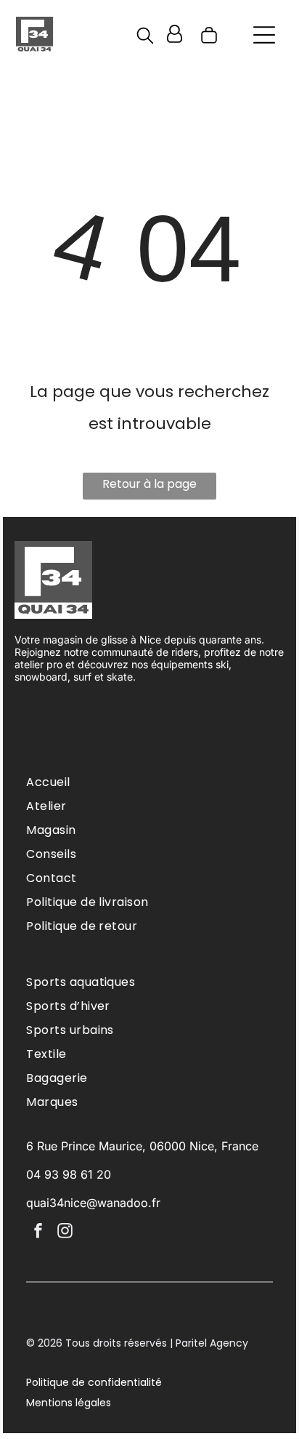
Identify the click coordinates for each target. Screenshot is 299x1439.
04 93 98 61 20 (68, 1174)
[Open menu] (264, 35)
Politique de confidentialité (94, 1382)
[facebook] (37, 1232)
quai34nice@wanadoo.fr (93, 1202)
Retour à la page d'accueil (149, 488)
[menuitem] (149, 782)
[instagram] (64, 1232)
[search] (145, 38)
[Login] (174, 35)
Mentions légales (68, 1402)
